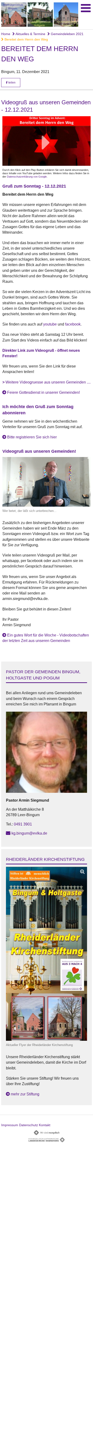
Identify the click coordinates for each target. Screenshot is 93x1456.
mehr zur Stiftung (25, 1094)
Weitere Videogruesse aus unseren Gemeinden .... (46, 382)
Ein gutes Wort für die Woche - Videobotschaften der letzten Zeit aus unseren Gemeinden (45, 638)
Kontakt (44, 1125)
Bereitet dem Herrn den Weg (26, 39)
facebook (73, 324)
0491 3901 (23, 824)
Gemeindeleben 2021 (66, 34)
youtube (50, 324)
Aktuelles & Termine (30, 34)
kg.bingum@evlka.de (29, 833)
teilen (12, 82)
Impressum (9, 1125)
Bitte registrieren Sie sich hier (32, 437)
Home (5, 34)
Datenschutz (28, 1125)
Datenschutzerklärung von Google (27, 176)
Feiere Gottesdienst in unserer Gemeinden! (43, 392)
